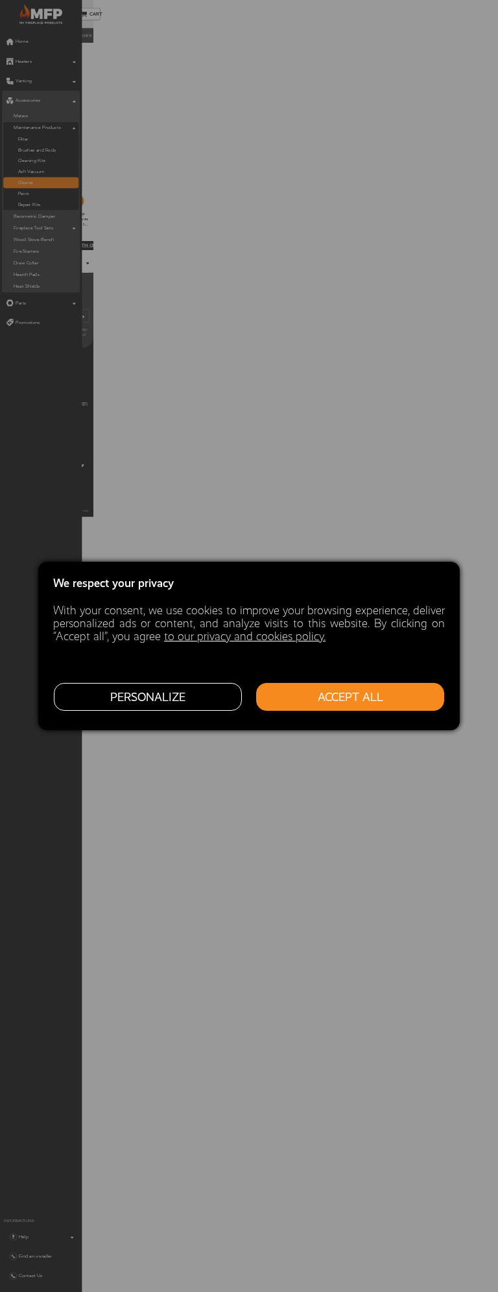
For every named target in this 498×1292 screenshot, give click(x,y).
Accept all (350, 697)
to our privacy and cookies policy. (245, 636)
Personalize (147, 697)
